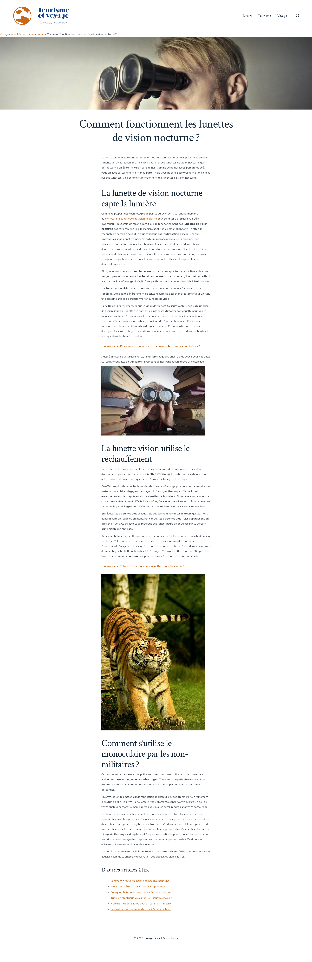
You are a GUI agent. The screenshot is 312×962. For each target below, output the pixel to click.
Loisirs (247, 15)
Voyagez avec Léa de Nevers (17, 34)
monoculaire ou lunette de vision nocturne (131, 219)
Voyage (282, 15)
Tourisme (264, 15)
